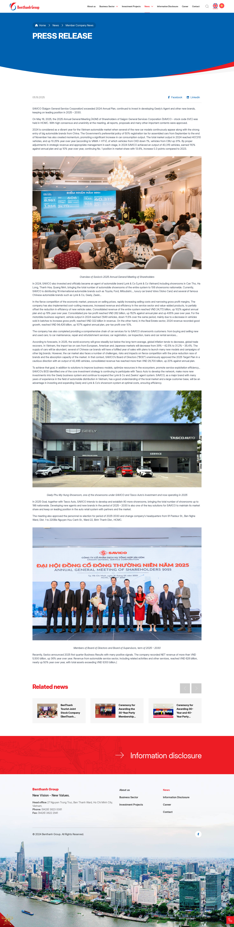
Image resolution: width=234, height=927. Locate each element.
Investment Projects (131, 6)
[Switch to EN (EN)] (215, 5)
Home (42, 25)
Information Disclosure (167, 6)
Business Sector (107, 6)
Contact (196, 6)
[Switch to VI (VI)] (221, 5)
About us (91, 6)
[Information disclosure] (117, 755)
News (147, 6)
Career (185, 6)
